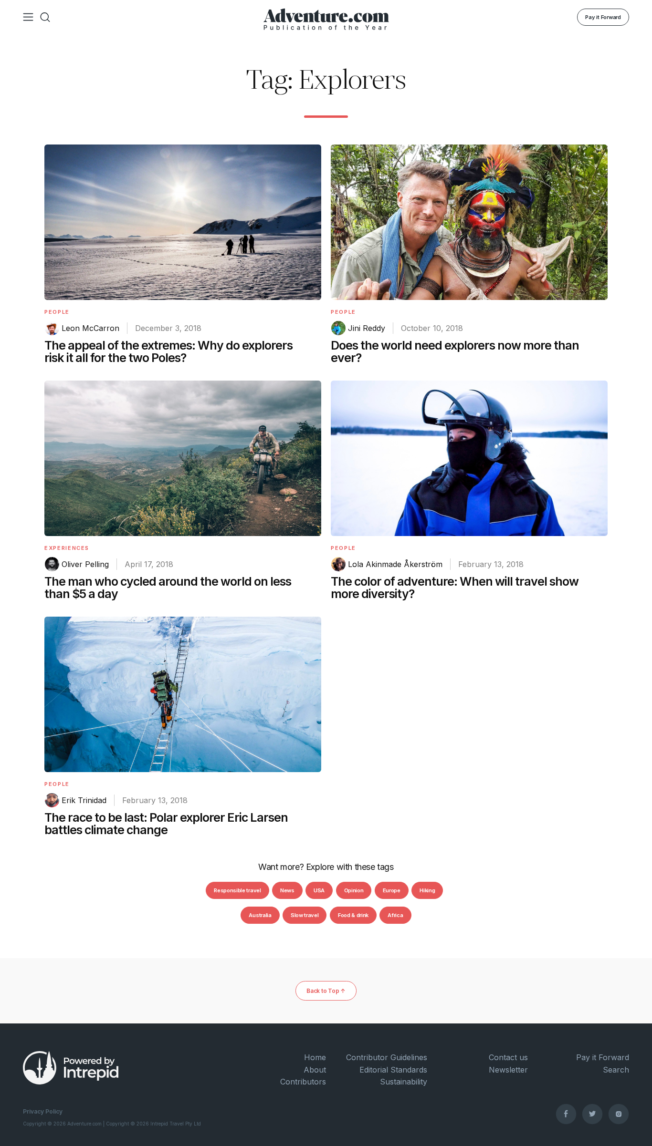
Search (616, 1069)
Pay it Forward (603, 17)
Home (315, 1057)
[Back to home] (326, 17)
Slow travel (304, 915)
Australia (260, 915)
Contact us (508, 1057)
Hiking (427, 890)
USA (319, 890)
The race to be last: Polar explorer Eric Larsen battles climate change (166, 823)
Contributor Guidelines (386, 1057)
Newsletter (508, 1069)
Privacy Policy (43, 1111)
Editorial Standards (393, 1069)
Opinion (354, 890)
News (287, 890)
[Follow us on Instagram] (618, 1114)
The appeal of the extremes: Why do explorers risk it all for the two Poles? (168, 351)
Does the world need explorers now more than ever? (455, 351)
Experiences (66, 548)
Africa (395, 915)
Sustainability (403, 1081)
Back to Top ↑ (326, 990)
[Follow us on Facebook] (566, 1114)
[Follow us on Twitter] (592, 1114)
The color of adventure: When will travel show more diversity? (454, 587)
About (315, 1069)
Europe (391, 890)
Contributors (303, 1081)
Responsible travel (237, 890)
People (57, 312)
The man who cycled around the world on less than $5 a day (167, 587)
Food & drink (353, 915)
